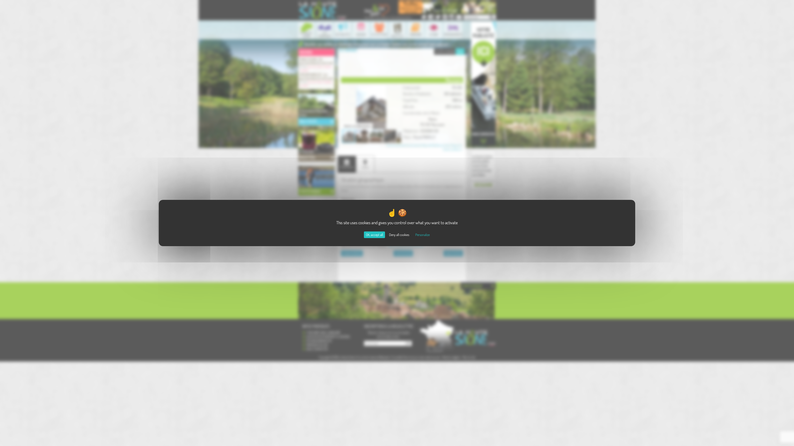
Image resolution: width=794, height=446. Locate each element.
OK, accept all (374, 235)
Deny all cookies (399, 235)
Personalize (422, 235)
